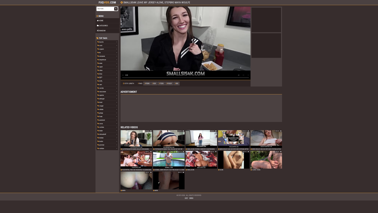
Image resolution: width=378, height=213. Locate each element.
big (176, 83)
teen (161, 83)
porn (147, 83)
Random (102, 31)
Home (101, 21)
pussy (169, 83)
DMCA (191, 198)
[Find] (116, 9)
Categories (103, 26)
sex (154, 83)
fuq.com (107, 2)
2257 (186, 198)
